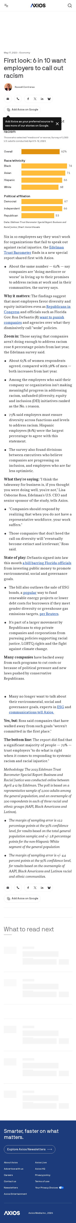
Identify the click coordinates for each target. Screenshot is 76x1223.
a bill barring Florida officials (47, 563)
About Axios (11, 1162)
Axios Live (41, 1162)
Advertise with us (13, 1169)
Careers (8, 1175)
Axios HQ (40, 1169)
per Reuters (49, 614)
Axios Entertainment (15, 1194)
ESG (60, 707)
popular (29, 593)
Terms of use (42, 1181)
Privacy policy (42, 1175)
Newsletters (11, 1187)
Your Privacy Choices (46, 1187)
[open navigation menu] (6, 5)
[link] (8, 99)
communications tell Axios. (31, 712)
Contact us (10, 1181)
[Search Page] (69, 5)
